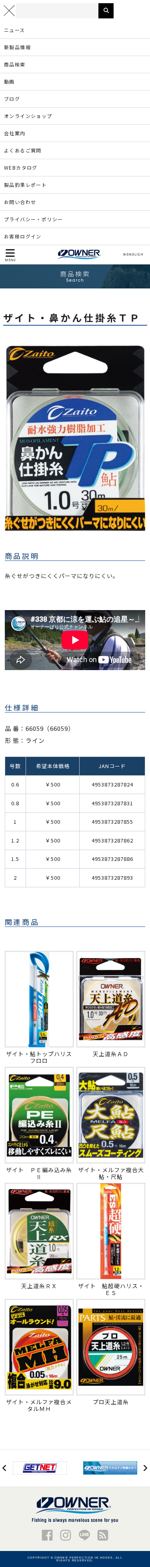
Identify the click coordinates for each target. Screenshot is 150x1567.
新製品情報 (17, 47)
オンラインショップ (28, 115)
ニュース (14, 29)
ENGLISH (134, 254)
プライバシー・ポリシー (33, 219)
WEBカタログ (21, 167)
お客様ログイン (23, 236)
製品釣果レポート (25, 184)
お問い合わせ (20, 201)
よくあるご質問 (23, 150)
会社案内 (15, 133)
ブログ (12, 98)
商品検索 (15, 64)
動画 (9, 81)
